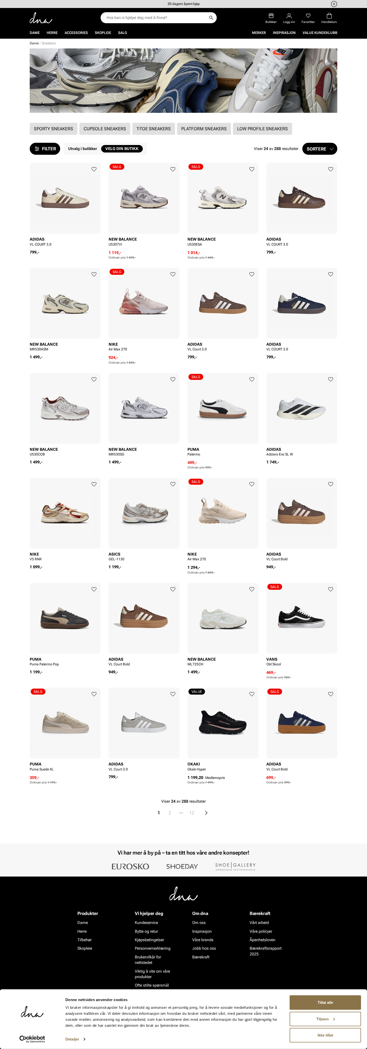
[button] (319, 149)
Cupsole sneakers (105, 128)
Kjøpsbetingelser (149, 939)
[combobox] (156, 17)
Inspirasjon (284, 33)
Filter (49, 148)
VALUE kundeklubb (320, 33)
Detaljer (72, 1039)
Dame (35, 33)
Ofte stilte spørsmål (152, 985)
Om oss (199, 922)
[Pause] (333, 4)
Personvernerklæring (153, 948)
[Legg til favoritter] (94, 169)
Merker (259, 33)
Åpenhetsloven (262, 939)
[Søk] (211, 17)
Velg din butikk (122, 148)
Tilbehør (84, 939)
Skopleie (103, 33)
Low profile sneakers (262, 128)
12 (191, 812)
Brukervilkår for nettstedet (148, 959)
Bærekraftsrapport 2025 (266, 951)
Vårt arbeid (259, 922)
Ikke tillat (325, 1035)
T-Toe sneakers (154, 128)
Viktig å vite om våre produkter (152, 974)
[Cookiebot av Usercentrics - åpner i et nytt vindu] (32, 1039)
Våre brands (202, 939)
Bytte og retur (146, 931)
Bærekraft (200, 956)
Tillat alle (325, 1002)
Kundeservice (146, 922)
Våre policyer (261, 931)
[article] (65, 206)
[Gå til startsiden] (41, 17)
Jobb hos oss (204, 948)
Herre (52, 33)
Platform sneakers (204, 128)
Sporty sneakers (53, 128)
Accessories (76, 33)
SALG (122, 33)
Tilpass (322, 1019)
